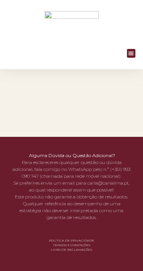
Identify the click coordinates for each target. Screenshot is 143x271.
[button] (131, 53)
